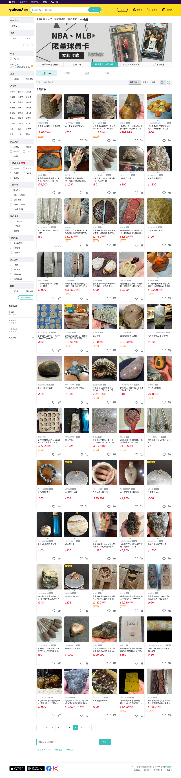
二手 (107, 73)
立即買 (66, 73)
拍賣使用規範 (157, 770)
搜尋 (105, 741)
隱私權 (146, 770)
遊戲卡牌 (77, 64)
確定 (28, 45)
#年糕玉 (69, 749)
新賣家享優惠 (158, 64)
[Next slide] (60, 106)
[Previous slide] (38, 106)
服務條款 (137, 770)
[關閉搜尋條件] (39, 9)
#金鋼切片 (59, 749)
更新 (170, 766)
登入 (122, 9)
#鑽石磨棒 (40, 749)
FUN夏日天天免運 (131, 64)
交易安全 (168, 770)
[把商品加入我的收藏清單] (53, 140)
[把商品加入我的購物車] (59, 140)
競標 (86, 73)
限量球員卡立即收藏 (104, 64)
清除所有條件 (26, 297)
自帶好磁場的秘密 (50, 64)
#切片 (50, 749)
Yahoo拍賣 (18, 10)
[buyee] (21, 66)
